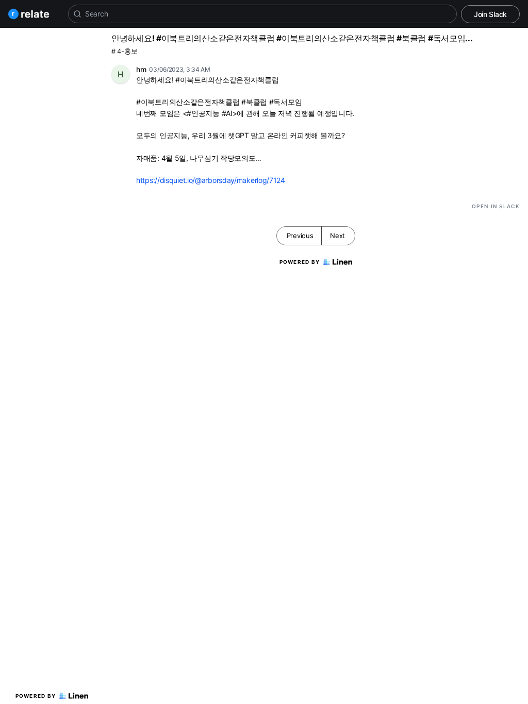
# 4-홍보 (124, 51)
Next (337, 235)
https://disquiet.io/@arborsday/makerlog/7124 (210, 180)
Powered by (35, 696)
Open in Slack (496, 206)
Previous (300, 235)
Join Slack (490, 14)
